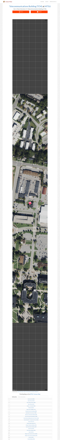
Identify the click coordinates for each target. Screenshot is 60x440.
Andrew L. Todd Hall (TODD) (31, 405)
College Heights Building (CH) (31, 423)
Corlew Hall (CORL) (31, 428)
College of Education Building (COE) (31, 425)
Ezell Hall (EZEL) (31, 437)
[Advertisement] (30, 16)
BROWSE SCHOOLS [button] (53, 1)
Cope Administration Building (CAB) (31, 426)
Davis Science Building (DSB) (31, 430)
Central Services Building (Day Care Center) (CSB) (31, 418)
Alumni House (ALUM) (31, 400)
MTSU (48, 6)
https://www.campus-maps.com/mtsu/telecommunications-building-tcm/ (27, 391)
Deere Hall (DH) (31, 432)
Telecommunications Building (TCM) (25, 6)
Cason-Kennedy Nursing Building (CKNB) (31, 416)
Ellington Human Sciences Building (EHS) (31, 435)
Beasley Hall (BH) (31, 407)
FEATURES (42, 1)
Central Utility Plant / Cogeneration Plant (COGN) (31, 419)
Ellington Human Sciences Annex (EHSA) (31, 433)
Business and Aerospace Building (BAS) (31, 414)
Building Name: (14, 396)
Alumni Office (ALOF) (31, 404)
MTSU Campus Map (35, 394)
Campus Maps (8, 1)
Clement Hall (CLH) (31, 421)
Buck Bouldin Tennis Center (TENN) (31, 412)
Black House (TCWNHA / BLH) (31, 409)
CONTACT (46, 1)
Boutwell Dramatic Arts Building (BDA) (31, 411)
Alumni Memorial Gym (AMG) (31, 402)
